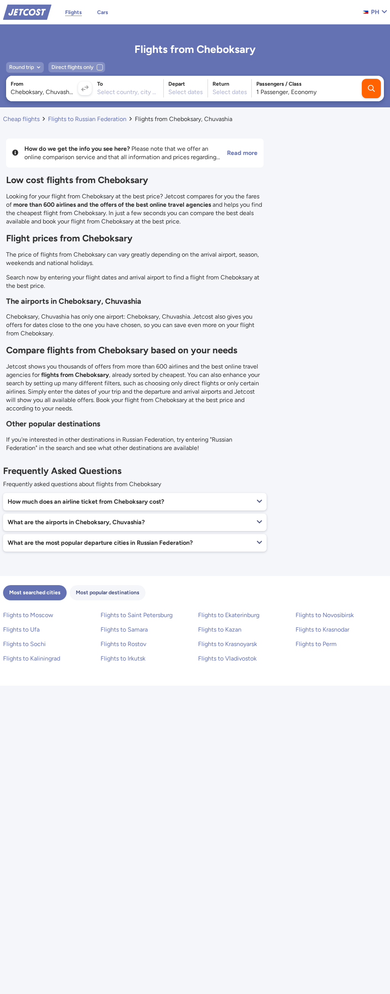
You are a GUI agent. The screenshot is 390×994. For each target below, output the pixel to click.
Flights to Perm (316, 644)
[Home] (27, 11)
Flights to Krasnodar (322, 629)
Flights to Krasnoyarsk (227, 644)
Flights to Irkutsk (123, 658)
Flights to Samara (124, 629)
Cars (102, 12)
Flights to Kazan (219, 629)
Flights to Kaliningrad (31, 658)
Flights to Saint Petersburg (137, 615)
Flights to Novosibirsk (325, 615)
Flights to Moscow (28, 615)
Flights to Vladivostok (227, 658)
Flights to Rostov (123, 644)
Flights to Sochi (24, 644)
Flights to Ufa (21, 629)
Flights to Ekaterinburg (228, 615)
